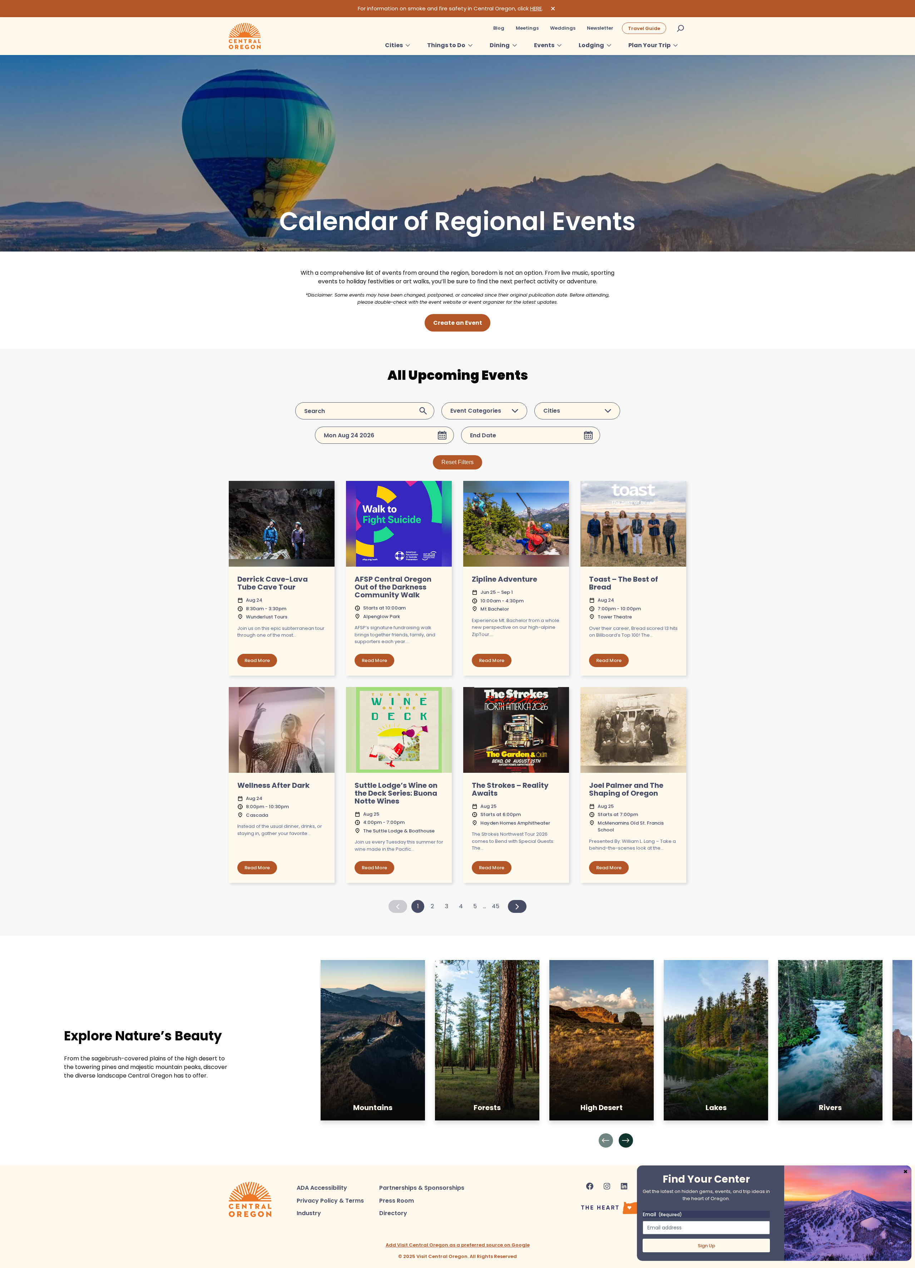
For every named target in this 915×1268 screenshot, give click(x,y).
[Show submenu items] (408, 45)
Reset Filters (457, 462)
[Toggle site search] (680, 28)
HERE (536, 8)
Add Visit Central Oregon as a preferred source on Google (458, 1245)
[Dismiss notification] (553, 8)
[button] (606, 1140)
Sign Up (706, 1245)
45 (495, 906)
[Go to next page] (517, 906)
